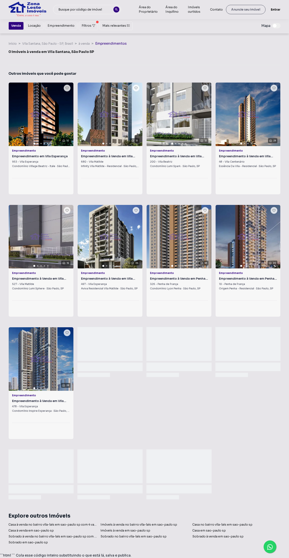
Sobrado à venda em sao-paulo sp (218, 536)
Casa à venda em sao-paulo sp (31, 530)
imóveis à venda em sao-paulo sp (125, 530)
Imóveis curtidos (194, 9)
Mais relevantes (114, 26)
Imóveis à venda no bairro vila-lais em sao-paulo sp (138, 524)
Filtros (86, 26)
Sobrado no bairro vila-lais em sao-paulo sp (133, 536)
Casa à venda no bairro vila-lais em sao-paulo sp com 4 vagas (53, 524)
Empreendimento (61, 26)
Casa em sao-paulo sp (209, 530)
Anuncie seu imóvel (245, 9)
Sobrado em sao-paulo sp (28, 542)
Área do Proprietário (148, 9)
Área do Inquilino (172, 9)
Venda (16, 26)
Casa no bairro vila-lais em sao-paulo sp (222, 524)
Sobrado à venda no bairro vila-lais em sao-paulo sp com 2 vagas (56, 536)
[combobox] (87, 9)
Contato (216, 9)
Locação (34, 26)
